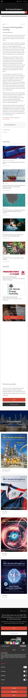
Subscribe (20, 1)
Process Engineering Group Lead (10, 297)
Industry (6, 183)
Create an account (14, 404)
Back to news (7, 130)
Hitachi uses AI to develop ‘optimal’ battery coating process (13, 162)
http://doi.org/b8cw (6, 119)
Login (26, 1)
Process (6, 24)
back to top (22, 611)
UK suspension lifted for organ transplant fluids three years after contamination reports (13, 235)
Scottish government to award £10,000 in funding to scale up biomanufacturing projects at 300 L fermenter (14, 211)
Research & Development (9, 160)
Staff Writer (13, 125)
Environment (7, 256)
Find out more (14, 317)
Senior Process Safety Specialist (10, 277)
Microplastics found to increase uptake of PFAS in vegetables (13, 258)
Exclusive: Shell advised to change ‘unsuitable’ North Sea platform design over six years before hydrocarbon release (14, 187)
